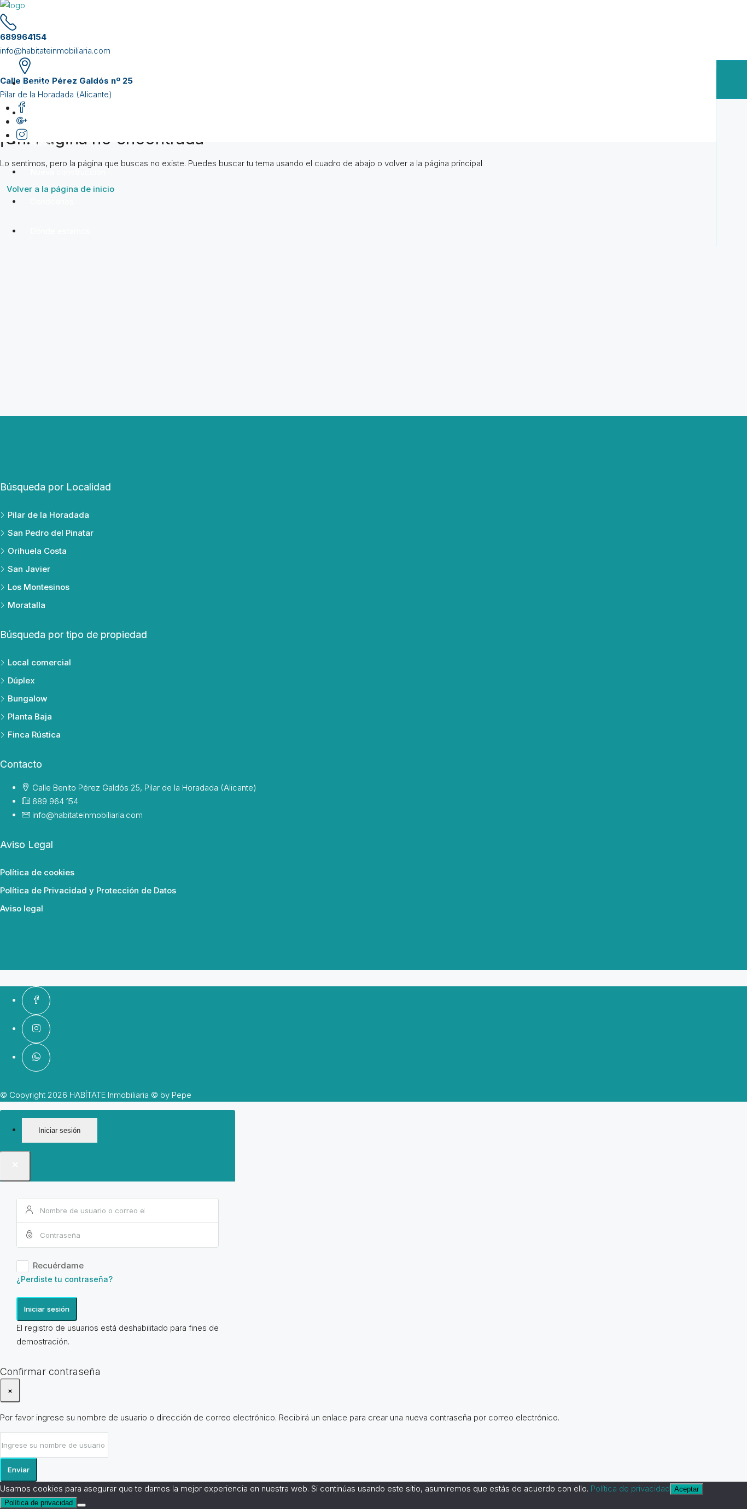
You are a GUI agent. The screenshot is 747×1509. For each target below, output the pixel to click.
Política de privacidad (630, 1488)
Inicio (40, 83)
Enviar (19, 1469)
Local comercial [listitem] (39, 662)
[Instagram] (36, 1029)
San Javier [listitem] (29, 569)
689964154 (23, 37)
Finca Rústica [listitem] (34, 734)
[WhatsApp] (36, 1057)
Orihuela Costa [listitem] (37, 551)
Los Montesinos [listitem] (38, 587)
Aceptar (686, 1489)
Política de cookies (37, 872)
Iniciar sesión (46, 1309)
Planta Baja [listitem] (30, 716)
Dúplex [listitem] (21, 680)
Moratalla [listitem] (26, 605)
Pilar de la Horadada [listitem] (48, 515)
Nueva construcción (68, 172)
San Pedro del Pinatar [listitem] (51, 533)
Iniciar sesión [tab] (59, 1130)
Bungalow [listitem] (27, 698)
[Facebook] (36, 1000)
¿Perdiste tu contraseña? (64, 1279)
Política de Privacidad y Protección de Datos (88, 890)
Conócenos (52, 201)
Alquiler (43, 142)
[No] (81, 1505)
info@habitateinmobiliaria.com (55, 50)
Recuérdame (58, 1265)
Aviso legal (21, 908)
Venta (40, 113)
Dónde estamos (60, 231)
